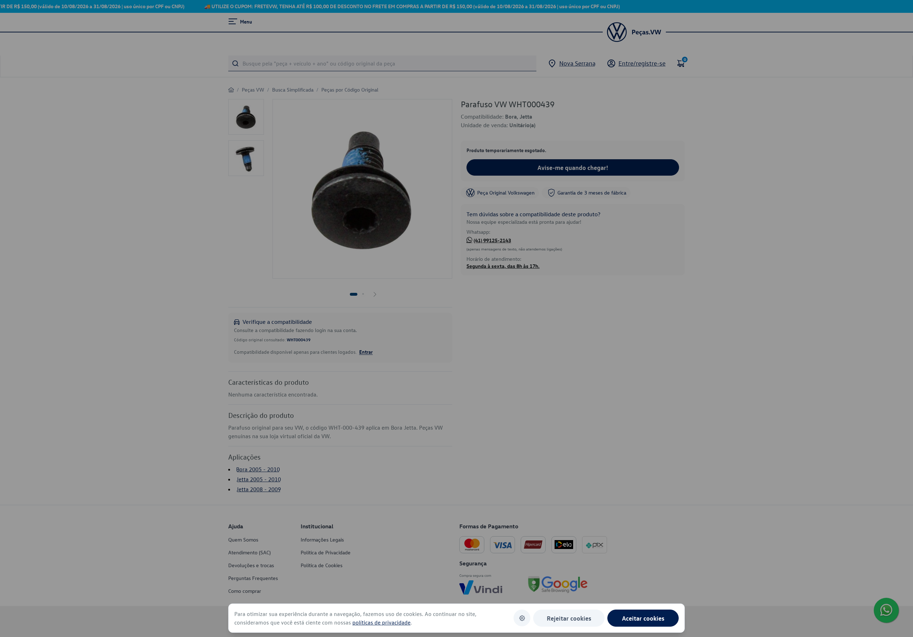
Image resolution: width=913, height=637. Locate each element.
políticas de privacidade (381, 622)
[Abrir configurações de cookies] (522, 618)
